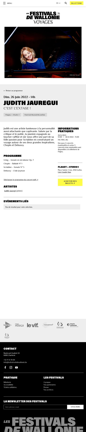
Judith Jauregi (10, 191)
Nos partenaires (50, 385)
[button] (58, 3)
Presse (46, 387)
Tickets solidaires (10, 387)
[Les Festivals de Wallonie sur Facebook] (5, 367)
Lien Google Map (64, 172)
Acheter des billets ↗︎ (70, 182)
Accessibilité (8, 385)
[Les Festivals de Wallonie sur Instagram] (11, 367)
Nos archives (48, 390)
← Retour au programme (13, 91)
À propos (47, 382)
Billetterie (76, 3)
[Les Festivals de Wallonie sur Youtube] (16, 367)
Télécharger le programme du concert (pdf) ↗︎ (21, 180)
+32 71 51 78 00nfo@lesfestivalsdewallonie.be (15, 361)
